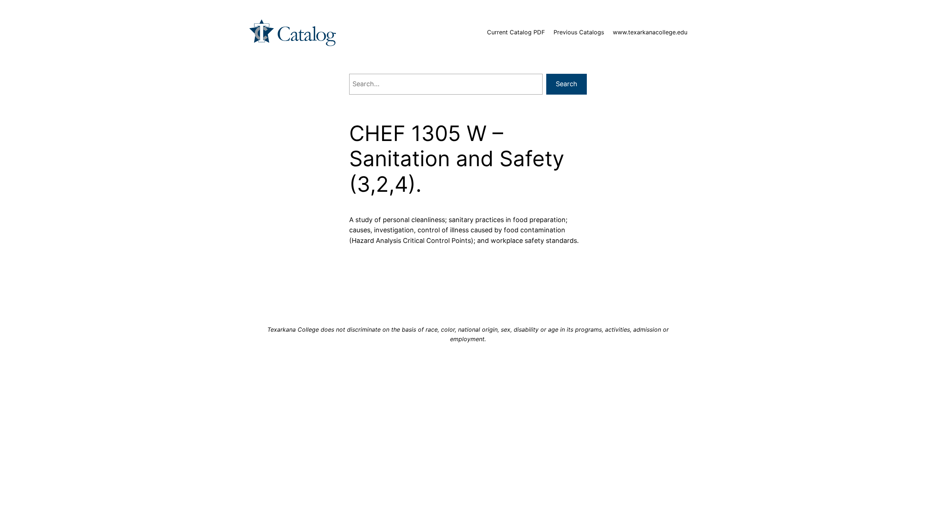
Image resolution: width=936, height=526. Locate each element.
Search (566, 84)
